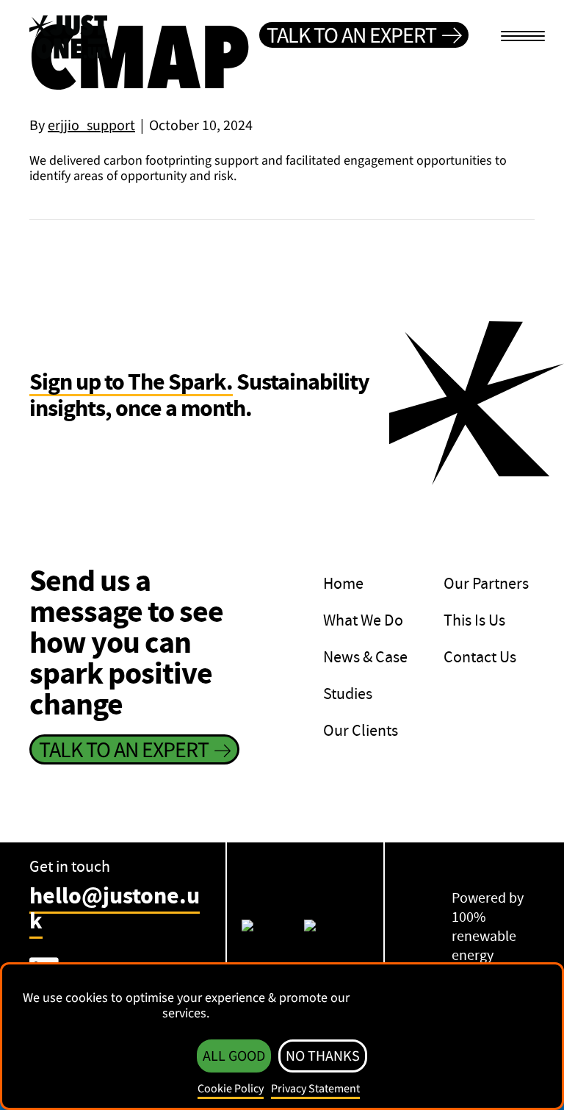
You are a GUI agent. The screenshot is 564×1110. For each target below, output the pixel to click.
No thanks (323, 1056)
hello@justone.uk (114, 908)
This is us (474, 620)
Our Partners (486, 583)
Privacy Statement (315, 1089)
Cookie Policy (231, 1089)
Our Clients (360, 730)
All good (234, 1056)
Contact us (480, 657)
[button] (364, 35)
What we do (363, 620)
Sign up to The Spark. (131, 383)
